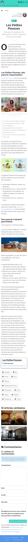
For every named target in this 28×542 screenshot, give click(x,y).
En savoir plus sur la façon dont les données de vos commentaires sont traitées (12, 529)
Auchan (3, 209)
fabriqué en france (10, 385)
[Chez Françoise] (14, 433)
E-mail (3, 495)
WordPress (15, 537)
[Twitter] (21, 2)
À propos (16, 5)
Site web (4, 502)
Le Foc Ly (6, 423)
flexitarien (7, 390)
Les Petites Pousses (7, 78)
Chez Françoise (8, 439)
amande (7, 372)
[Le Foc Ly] (14, 417)
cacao (6, 376)
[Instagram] (23, 2)
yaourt (19, 399)
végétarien (7, 399)
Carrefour (20, 207)
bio (16, 372)
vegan (6, 394)
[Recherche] (26, 2)
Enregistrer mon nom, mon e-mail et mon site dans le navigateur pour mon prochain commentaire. (13, 513)
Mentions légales (18, 539)
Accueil (3, 5)
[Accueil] (1, 10)
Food (6, 10)
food (18, 390)
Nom (3, 488)
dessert (6, 381)
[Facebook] (19, 2)
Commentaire (6, 465)
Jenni (20, 13)
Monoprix (11, 209)
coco (15, 376)
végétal (16, 394)
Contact (9, 5)
